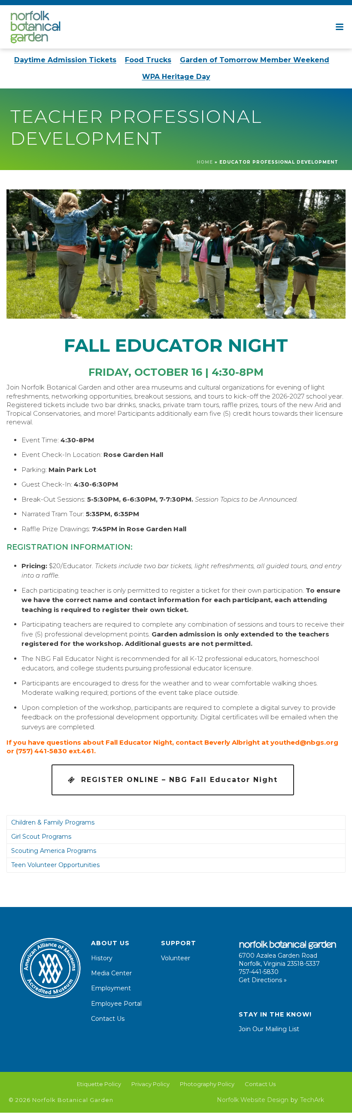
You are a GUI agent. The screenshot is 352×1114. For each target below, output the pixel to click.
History (101, 958)
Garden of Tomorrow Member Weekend (254, 60)
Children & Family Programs (52, 822)
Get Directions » (263, 980)
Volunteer (175, 958)
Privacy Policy (150, 1084)
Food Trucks (148, 60)
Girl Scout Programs (41, 836)
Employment (111, 988)
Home (205, 162)
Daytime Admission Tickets (65, 60)
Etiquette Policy (99, 1084)
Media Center (111, 973)
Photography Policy (207, 1084)
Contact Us (107, 1019)
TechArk (312, 1100)
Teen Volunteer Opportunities (55, 865)
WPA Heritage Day (176, 77)
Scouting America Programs (53, 851)
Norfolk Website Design (252, 1100)
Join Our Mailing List (269, 1029)
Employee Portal (116, 1003)
